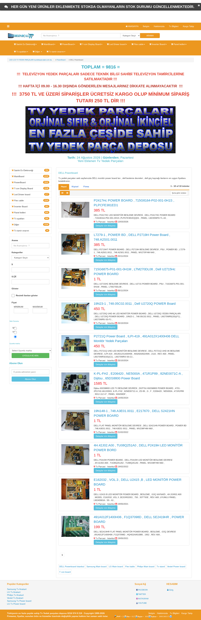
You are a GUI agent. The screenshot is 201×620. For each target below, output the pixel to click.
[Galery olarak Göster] (62, 193)
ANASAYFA (133, 26)
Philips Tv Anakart (15, 595)
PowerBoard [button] (68, 44)
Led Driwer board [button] (117, 44)
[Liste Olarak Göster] (67, 193)
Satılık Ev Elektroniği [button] (25, 44)
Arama (15, 240)
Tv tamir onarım (31, 230)
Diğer (31, 224)
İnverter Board (31, 206)
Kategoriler (17, 252)
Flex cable (31, 200)
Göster (15, 288)
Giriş (170, 590)
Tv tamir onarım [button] (56, 51)
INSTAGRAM (143, 599)
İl (12, 264)
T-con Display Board (31, 188)
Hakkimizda (159, 26)
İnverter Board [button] (158, 44)
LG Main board (116, 566)
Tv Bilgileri (173, 26)
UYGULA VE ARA (30, 355)
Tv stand (161, 566)
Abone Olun (30, 379)
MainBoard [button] (48, 44)
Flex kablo (130, 566)
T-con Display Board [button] (91, 44)
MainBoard (31, 176)
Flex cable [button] (138, 44)
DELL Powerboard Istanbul (71, 566)
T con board (65, 572)
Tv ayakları (31, 218)
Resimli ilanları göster (27, 295)
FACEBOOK (143, 590)
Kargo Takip (188, 26)
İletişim (146, 26)
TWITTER (142, 594)
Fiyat (14, 302)
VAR (14, 328)
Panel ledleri (31, 212)
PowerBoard (31, 182)
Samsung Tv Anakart (16, 589)
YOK (14, 332)
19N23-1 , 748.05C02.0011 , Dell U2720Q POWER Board (135, 303)
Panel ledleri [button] (179, 44)
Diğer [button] (37, 51)
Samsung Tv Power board (19, 601)
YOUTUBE (142, 603)
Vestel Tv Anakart (15, 598)
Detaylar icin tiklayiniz (106, 225)
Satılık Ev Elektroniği (31, 170)
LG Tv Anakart (13, 592)
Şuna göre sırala (178, 193)
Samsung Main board (97, 566)
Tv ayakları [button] (21, 51)
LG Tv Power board (16, 604)
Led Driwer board (31, 194)
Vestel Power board (176, 566)
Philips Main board (145, 566)
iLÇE (14, 276)
